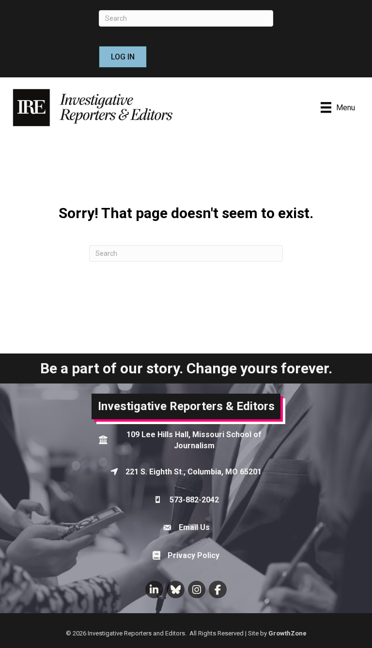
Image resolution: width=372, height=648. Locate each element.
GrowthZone (287, 633)
